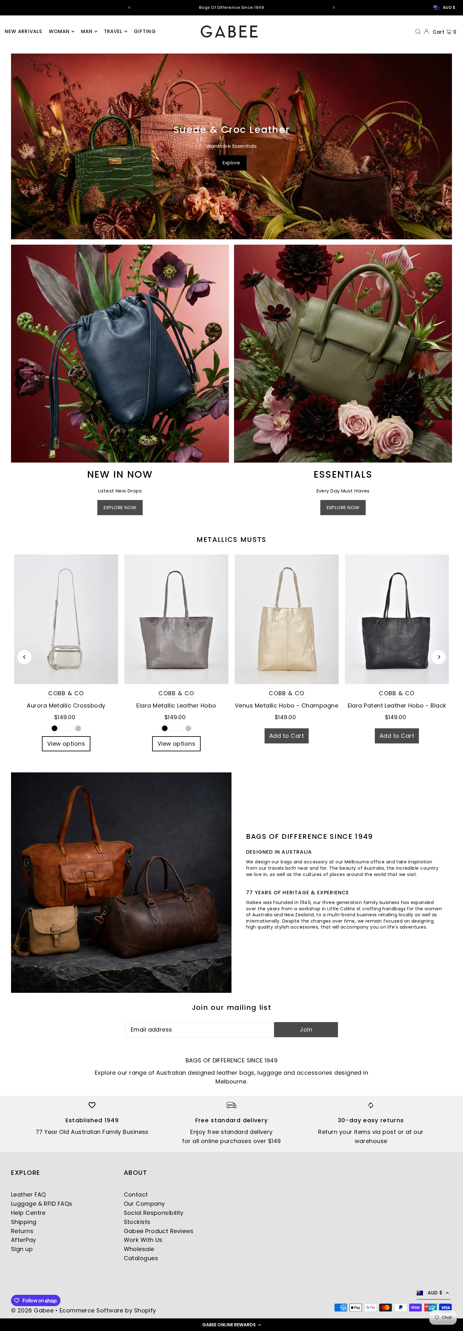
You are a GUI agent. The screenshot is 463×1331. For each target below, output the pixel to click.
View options (66, 744)
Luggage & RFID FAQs (41, 1204)
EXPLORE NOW (120, 507)
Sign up (22, 1249)
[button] (231, 1324)
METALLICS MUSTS (231, 539)
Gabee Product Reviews (159, 1231)
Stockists (137, 1222)
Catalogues (141, 1258)
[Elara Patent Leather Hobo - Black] (397, 619)
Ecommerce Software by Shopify (108, 1310)
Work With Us (143, 1240)
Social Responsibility (154, 1213)
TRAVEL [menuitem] (113, 31)
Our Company (144, 1204)
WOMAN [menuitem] (59, 31)
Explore (231, 163)
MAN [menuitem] (87, 31)
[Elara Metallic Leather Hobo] (176, 619)
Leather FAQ (28, 1194)
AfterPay (23, 1240)
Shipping (24, 1222)
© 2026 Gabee (32, 1310)
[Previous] (129, 7)
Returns (22, 1231)
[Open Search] (418, 31)
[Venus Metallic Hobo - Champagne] (287, 619)
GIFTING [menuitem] (145, 31)
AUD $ (449, 7)
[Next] (333, 7)
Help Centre (28, 1213)
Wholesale (139, 1249)
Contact (136, 1194)
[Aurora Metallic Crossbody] (66, 619)
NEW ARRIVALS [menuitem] (24, 31)
